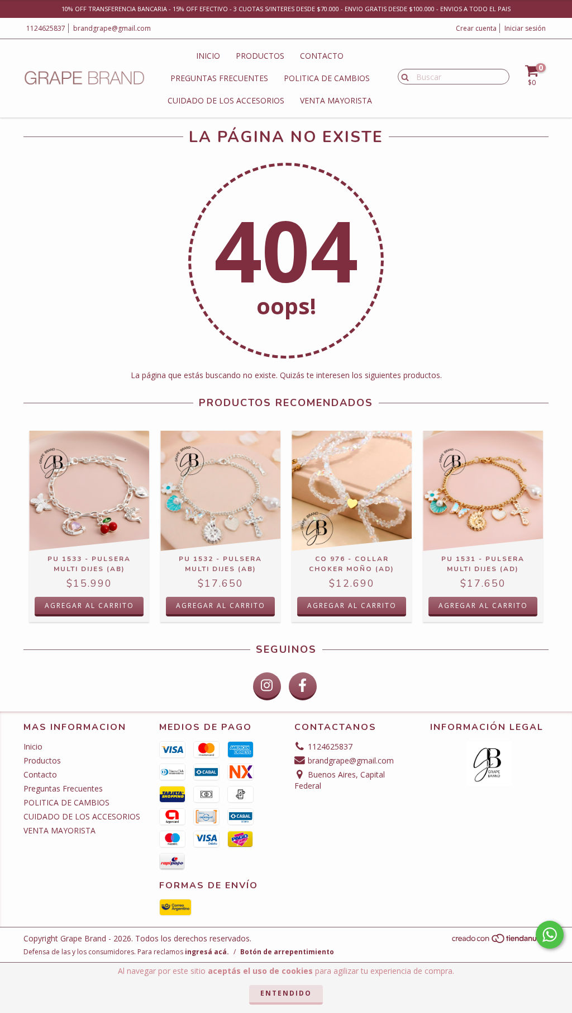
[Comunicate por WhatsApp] (550, 935)
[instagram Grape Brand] (267, 686)
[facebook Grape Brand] (303, 686)
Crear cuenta (476, 28)
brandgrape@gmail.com (112, 28)
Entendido (286, 993)
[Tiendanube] (500, 941)
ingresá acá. (207, 952)
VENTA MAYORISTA (336, 100)
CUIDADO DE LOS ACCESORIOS (226, 100)
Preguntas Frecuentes (219, 78)
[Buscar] (402, 76)
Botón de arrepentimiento (287, 952)
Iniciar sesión (525, 28)
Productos (260, 55)
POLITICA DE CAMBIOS (327, 78)
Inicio (208, 55)
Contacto (322, 55)
